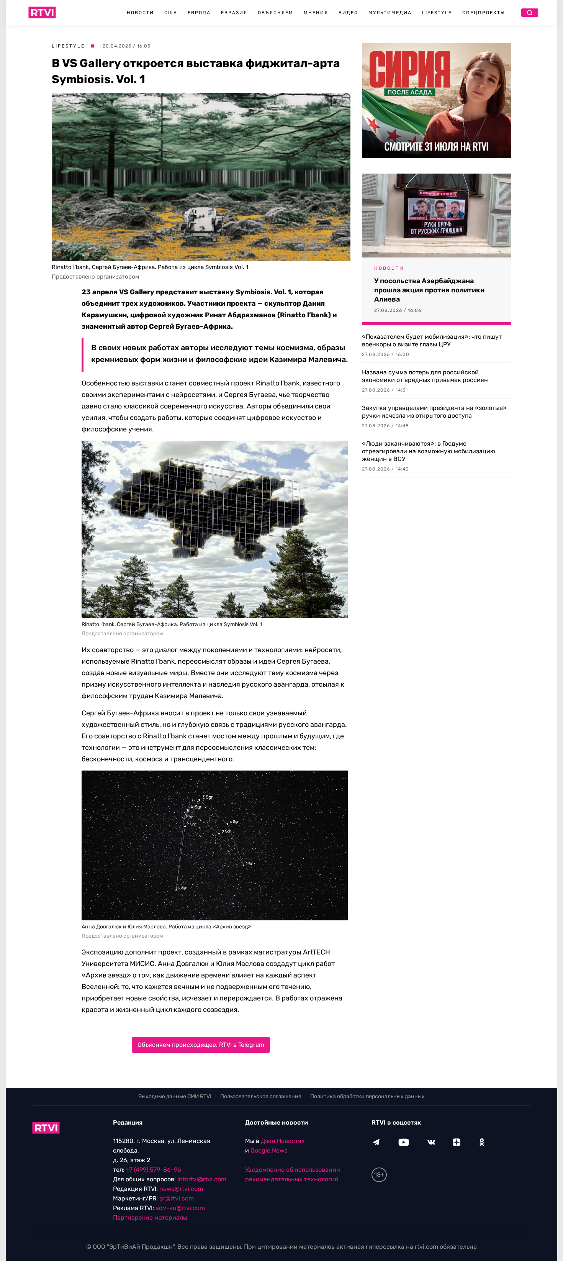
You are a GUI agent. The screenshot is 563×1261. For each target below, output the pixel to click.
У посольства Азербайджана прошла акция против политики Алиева (429, 290)
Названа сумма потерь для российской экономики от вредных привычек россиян (425, 376)
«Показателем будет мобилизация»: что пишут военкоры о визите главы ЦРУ (432, 340)
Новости (140, 12)
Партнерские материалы (150, 1217)
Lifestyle (437, 12)
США (170, 12)
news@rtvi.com (181, 1188)
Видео (348, 12)
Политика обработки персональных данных (367, 1096)
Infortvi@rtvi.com (201, 1179)
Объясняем (275, 12)
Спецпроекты (483, 12)
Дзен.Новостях (283, 1141)
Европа (199, 12)
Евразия (234, 12)
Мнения (316, 12)
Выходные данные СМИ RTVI (174, 1096)
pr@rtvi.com (176, 1198)
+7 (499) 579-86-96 (153, 1169)
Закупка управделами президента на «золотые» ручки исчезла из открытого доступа (434, 411)
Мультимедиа (390, 12)
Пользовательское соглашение (260, 1096)
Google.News (269, 1150)
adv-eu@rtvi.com (180, 1208)
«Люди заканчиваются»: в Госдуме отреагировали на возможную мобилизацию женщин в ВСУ (428, 451)
